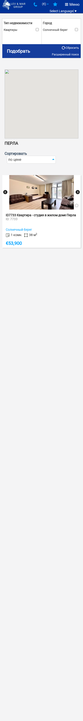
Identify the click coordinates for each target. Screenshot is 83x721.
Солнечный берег (55, 30)
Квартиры (10, 30)
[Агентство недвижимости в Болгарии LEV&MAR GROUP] (14, 5)
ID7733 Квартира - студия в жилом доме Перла (41, 215)
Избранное (55, 6)
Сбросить (72, 47)
